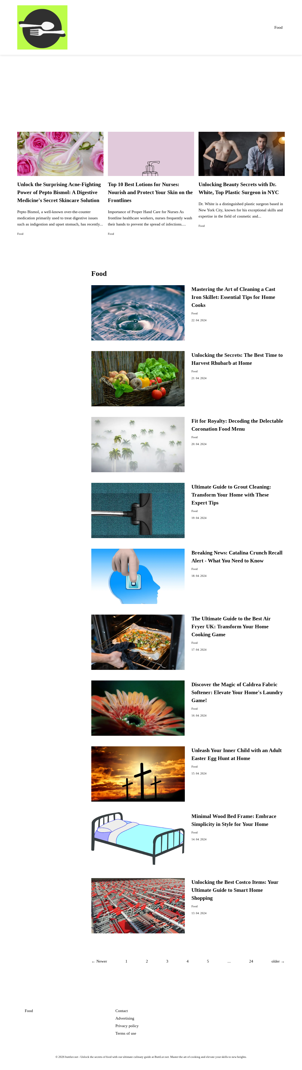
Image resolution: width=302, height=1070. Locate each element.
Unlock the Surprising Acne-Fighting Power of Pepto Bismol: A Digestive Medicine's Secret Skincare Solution (59, 192)
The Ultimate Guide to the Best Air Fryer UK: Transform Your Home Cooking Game (231, 626)
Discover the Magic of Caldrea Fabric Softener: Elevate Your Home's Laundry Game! (237, 692)
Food (278, 27)
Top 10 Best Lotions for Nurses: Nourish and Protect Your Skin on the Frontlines (150, 192)
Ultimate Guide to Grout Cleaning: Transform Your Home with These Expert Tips (231, 495)
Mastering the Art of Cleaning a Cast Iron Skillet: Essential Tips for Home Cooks (233, 297)
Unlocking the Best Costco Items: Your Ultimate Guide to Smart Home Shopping (235, 890)
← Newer (99, 961)
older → (278, 961)
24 (251, 961)
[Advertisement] (151, 88)
